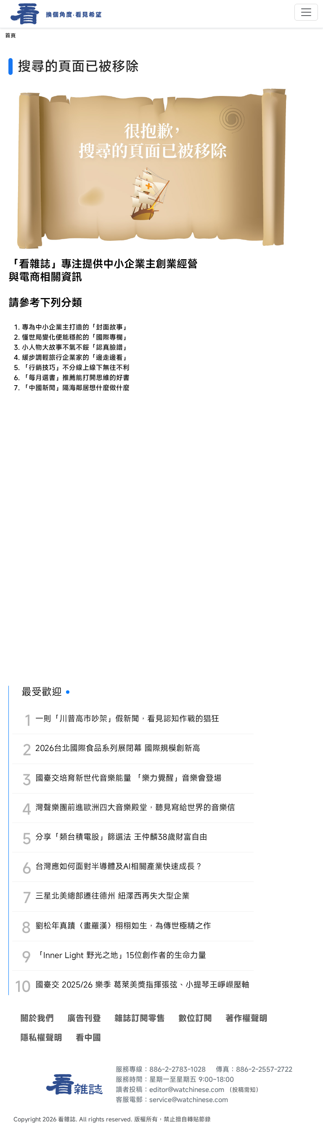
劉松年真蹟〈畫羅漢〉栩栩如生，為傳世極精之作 (123, 925)
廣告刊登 (84, 1018)
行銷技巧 (42, 367)
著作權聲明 (246, 1018)
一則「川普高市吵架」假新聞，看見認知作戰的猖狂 (127, 718)
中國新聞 (42, 387)
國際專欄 (109, 337)
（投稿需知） (244, 1090)
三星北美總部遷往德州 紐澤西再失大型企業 (112, 895)
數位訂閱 (195, 1018)
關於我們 (37, 1018)
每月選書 (42, 377)
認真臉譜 (109, 347)
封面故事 (109, 327)
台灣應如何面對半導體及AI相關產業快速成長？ (119, 866)
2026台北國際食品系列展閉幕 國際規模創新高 (117, 748)
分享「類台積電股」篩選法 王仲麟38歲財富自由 (121, 836)
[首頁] (22, 13)
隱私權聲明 (41, 1037)
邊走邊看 (109, 357)
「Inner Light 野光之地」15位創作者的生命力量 (120, 955)
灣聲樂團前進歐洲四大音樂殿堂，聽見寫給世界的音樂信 (135, 807)
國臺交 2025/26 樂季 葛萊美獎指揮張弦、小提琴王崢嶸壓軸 (142, 984)
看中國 (88, 1037)
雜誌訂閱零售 (139, 1018)
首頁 (10, 35)
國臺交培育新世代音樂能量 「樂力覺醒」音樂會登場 (128, 777)
